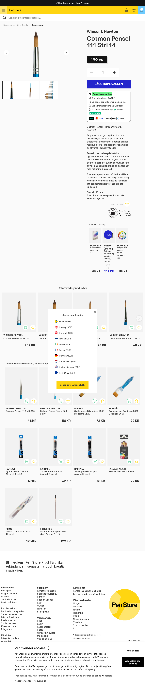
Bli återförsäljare (10, 617)
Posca (40, 629)
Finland (77, 609)
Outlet (40, 605)
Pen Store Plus (9, 608)
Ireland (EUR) (65, 344)
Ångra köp (6, 641)
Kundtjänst (6, 590)
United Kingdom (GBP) (69, 367)
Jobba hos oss (8, 599)
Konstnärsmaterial (11, 25)
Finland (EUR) (65, 338)
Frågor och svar (9, 593)
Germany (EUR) (66, 356)
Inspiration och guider (12, 611)
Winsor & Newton (102, 31)
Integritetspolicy (10, 638)
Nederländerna (81, 619)
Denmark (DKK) (66, 333)
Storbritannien (80, 625)
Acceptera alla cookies (132, 662)
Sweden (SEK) (65, 321)
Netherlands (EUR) (67, 361)
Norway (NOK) (65, 327)
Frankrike (78, 612)
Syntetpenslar (38, 25)
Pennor (41, 596)
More (92, 229)
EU (74, 628)
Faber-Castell (44, 626)
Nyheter (41, 608)
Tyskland (78, 622)
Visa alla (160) (44, 638)
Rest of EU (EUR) (67, 373)
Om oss (5, 596)
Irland (76, 615)
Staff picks (43, 611)
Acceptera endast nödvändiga (30, 680)
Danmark (77, 606)
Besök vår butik (9, 602)
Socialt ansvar (8, 623)
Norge (76, 603)
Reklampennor (8, 620)
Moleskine (42, 635)
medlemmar (120, 102)
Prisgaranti (6, 629)
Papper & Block (45, 599)
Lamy (40, 623)
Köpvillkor (6, 635)
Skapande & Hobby (47, 593)
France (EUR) (65, 350)
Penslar (25, 25)
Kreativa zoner (9, 626)
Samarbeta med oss (11, 614)
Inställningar (132, 650)
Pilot (39, 620)
